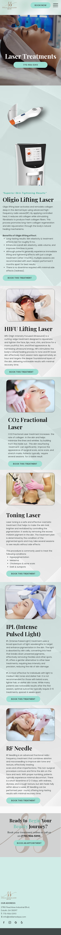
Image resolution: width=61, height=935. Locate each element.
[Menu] (56, 5)
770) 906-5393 (31, 836)
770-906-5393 (9, 913)
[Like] (4, 922)
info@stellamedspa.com (14, 916)
